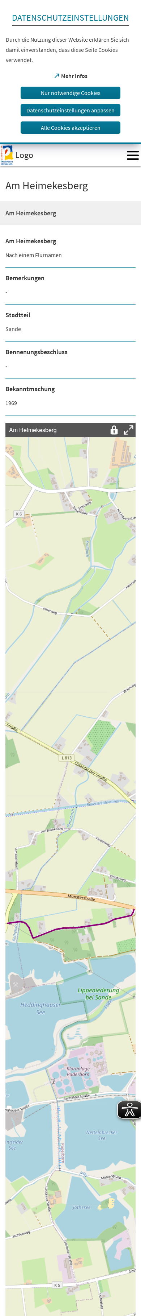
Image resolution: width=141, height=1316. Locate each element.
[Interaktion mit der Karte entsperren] (114, 430)
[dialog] (70, 72)
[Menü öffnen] (133, 155)
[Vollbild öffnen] (128, 430)
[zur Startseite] (61, 155)
